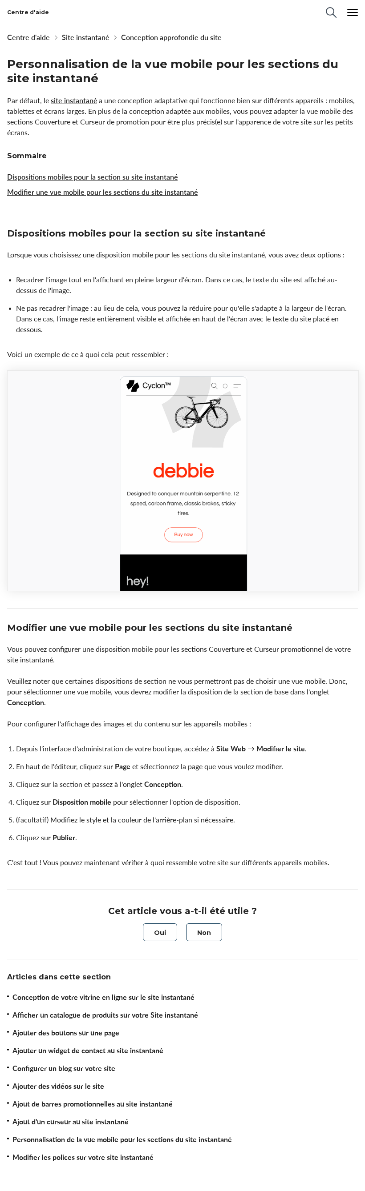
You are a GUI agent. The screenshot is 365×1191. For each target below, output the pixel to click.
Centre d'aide (28, 37)
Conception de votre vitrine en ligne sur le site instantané (103, 997)
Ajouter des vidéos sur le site (58, 1086)
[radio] (160, 932)
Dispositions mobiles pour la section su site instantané (92, 176)
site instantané (74, 100)
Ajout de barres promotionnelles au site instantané (92, 1103)
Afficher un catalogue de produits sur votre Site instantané (105, 1015)
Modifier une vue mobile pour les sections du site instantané (102, 192)
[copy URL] (273, 234)
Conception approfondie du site (171, 37)
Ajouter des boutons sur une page (65, 1032)
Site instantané (85, 37)
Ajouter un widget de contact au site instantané (87, 1050)
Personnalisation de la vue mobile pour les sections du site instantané (122, 1139)
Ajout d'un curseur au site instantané (70, 1121)
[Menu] (352, 12)
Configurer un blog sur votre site (63, 1068)
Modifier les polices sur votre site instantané (83, 1157)
